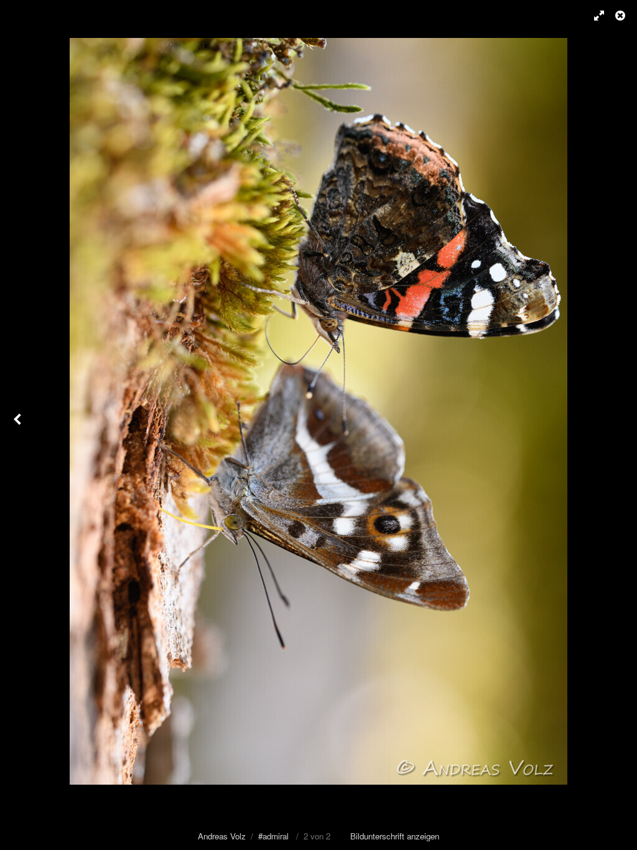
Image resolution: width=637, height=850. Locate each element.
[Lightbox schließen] (621, 15)
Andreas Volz (222, 836)
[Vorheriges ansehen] (18, 425)
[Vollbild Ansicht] (593, 15)
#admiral (273, 836)
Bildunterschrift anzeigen (394, 836)
